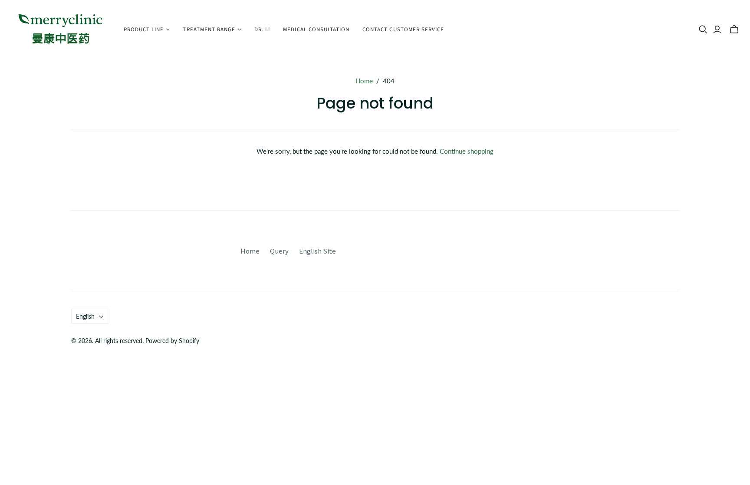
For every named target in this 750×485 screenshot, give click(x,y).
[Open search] (703, 29)
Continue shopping (466, 151)
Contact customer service (403, 29)
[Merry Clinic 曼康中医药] (61, 29)
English (85, 316)
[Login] (717, 29)
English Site (317, 250)
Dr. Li (262, 29)
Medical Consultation (316, 29)
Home (364, 81)
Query (279, 250)
